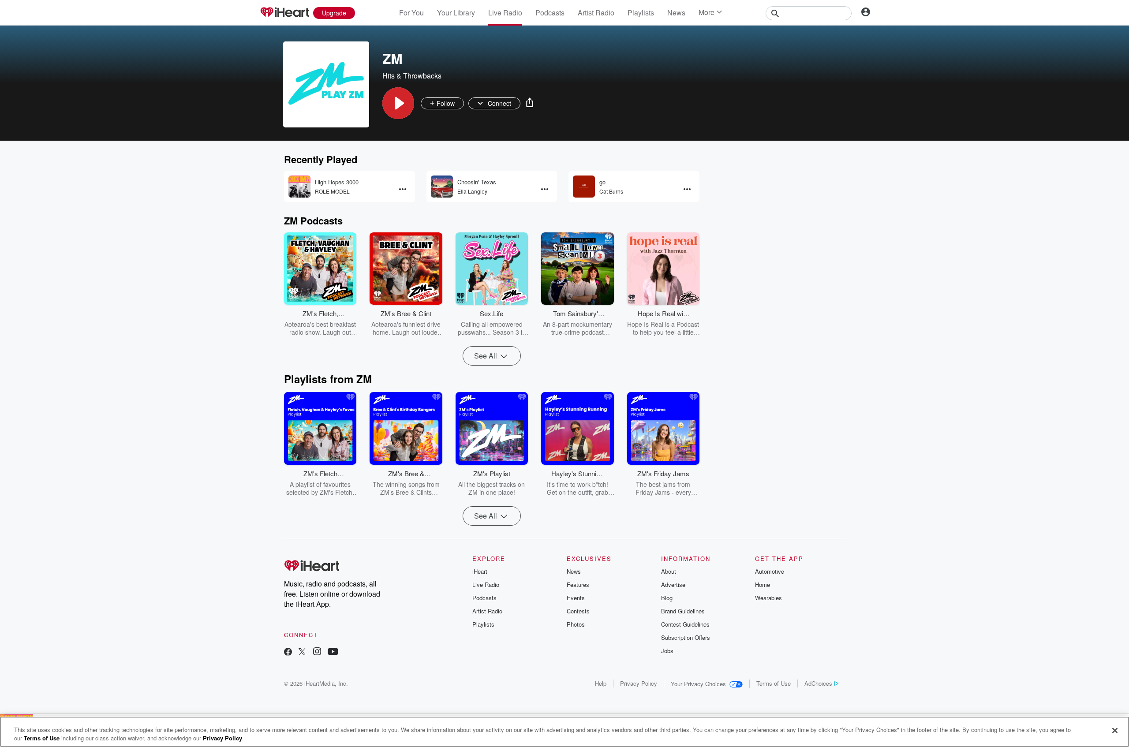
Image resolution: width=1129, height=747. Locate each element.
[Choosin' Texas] (442, 187)
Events (576, 598)
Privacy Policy (638, 683)
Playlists (641, 12)
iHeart (479, 571)
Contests (578, 611)
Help (600, 683)
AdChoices (818, 683)
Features (578, 584)
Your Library (456, 12)
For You (411, 12)
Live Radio (505, 12)
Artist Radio (596, 12)
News (676, 12)
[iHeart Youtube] (333, 652)
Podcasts (549, 12)
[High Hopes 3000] (299, 187)
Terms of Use (773, 683)
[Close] (1115, 730)
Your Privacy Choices (698, 684)
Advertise (673, 584)
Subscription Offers (685, 637)
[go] (584, 187)
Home (762, 584)
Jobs (667, 650)
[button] (398, 103)
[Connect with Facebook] (288, 652)
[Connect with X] (302, 652)
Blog (667, 598)
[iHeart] (284, 13)
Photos (576, 624)
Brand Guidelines (683, 611)
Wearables (768, 598)
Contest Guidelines (685, 624)
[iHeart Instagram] (317, 652)
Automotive (769, 571)
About (668, 571)
